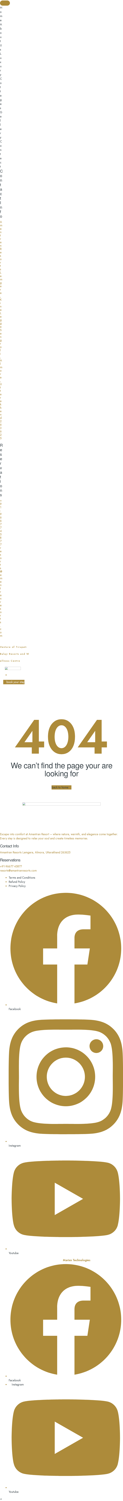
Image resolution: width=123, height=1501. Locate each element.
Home (41, 698)
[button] (1, 1499)
